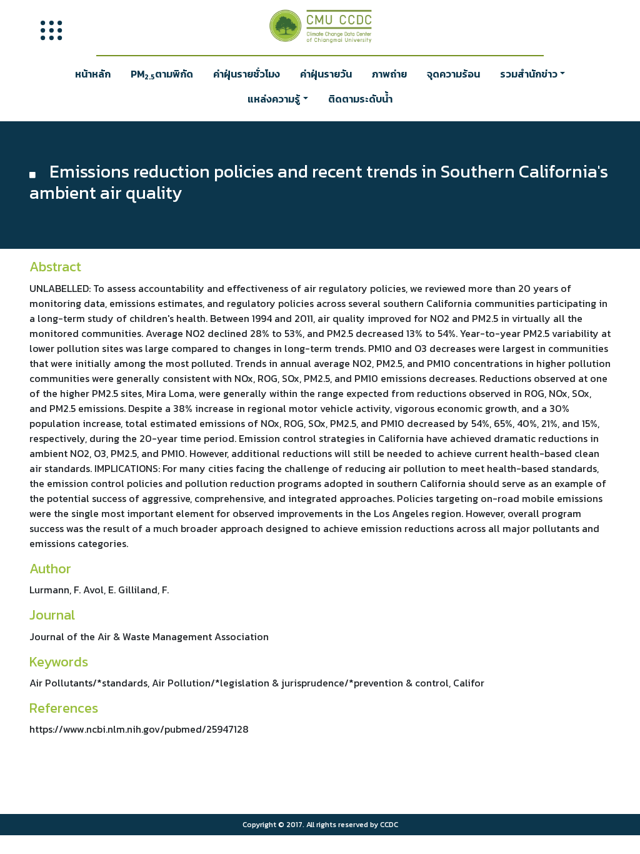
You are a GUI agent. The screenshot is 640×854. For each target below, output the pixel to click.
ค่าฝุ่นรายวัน (326, 73)
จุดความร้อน (453, 73)
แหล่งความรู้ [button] (274, 98)
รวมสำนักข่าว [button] (529, 73)
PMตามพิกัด (162, 74)
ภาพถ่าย (389, 73)
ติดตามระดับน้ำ (360, 98)
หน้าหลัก (93, 73)
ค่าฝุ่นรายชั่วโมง (246, 73)
